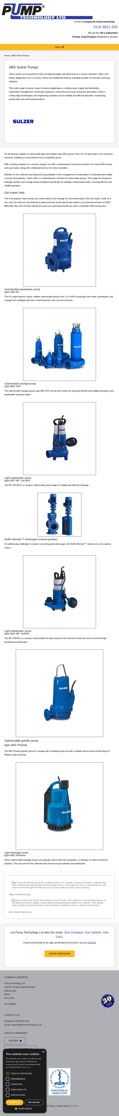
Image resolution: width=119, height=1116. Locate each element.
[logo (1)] (47, 4)
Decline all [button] (34, 1102)
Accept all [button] (14, 1102)
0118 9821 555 (105, 27)
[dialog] (24, 1081)
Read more (26, 1067)
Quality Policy (62, 1106)
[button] (25, 1108)
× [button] (43, 1052)
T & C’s (74, 1106)
